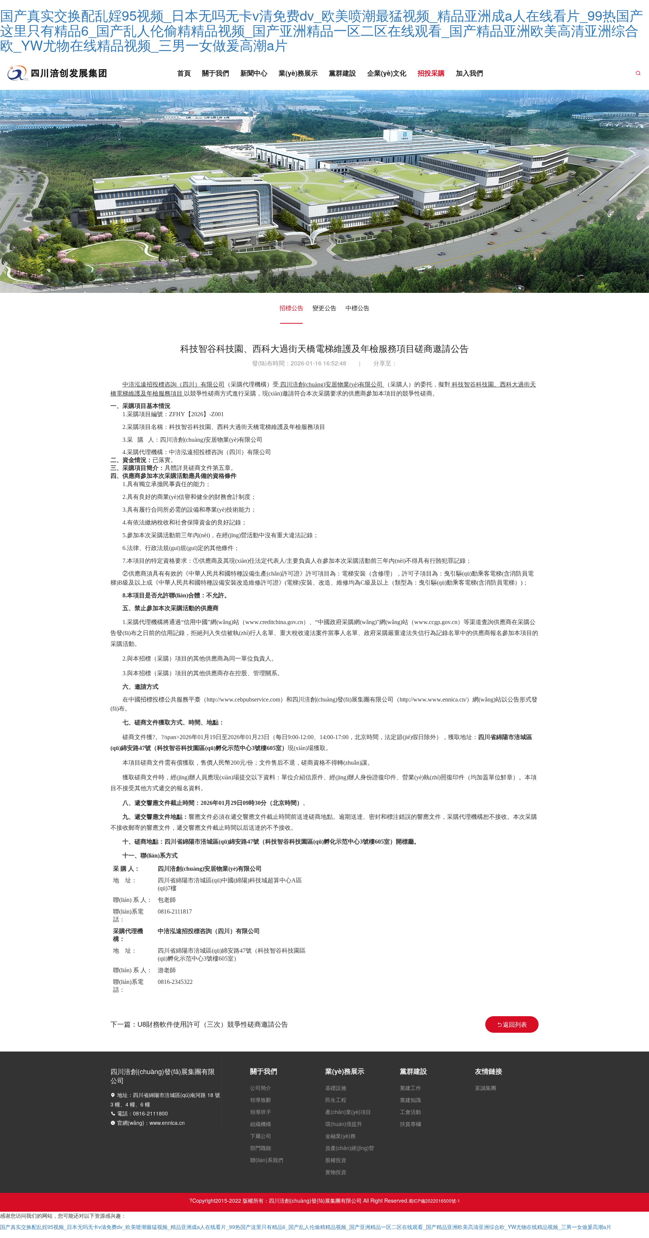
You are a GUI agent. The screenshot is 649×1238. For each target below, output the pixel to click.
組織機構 (260, 1123)
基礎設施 (335, 1087)
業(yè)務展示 (298, 73)
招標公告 (291, 307)
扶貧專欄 (410, 1123)
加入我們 (469, 73)
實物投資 (335, 1172)
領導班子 (260, 1111)
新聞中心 (253, 73)
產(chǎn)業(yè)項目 (348, 1111)
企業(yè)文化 (386, 73)
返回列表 (515, 1024)
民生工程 (335, 1099)
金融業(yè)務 (340, 1136)
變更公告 (324, 307)
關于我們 (215, 73)
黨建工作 (410, 1087)
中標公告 (358, 307)
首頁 (184, 73)
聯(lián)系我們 (266, 1160)
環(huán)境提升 (343, 1123)
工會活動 (410, 1111)
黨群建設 (342, 73)
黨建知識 (410, 1099)
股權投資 (335, 1160)
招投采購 (431, 73)
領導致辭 (260, 1099)
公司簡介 (260, 1087)
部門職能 (260, 1148)
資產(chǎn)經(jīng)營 (349, 1148)
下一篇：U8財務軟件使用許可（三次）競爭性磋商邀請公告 (199, 1024)
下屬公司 (260, 1136)
